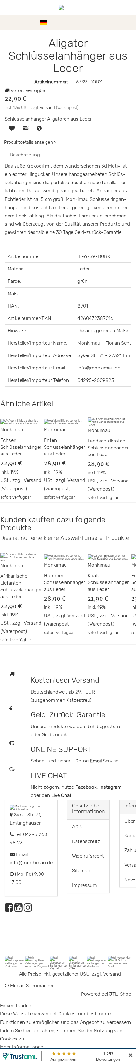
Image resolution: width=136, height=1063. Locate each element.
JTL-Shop (120, 994)
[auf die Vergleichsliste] (26, 128)
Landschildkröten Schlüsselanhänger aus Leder (108, 447)
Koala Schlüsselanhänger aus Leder (108, 582)
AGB (77, 827)
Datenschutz (86, 841)
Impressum (84, 885)
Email (96, 761)
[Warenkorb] (128, 22)
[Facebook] (9, 909)
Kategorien (22, 22)
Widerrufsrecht (88, 856)
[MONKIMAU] (68, 7)
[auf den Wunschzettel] (12, 128)
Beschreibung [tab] (25, 155)
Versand (47, 107)
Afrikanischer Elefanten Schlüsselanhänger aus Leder (20, 586)
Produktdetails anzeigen (29, 142)
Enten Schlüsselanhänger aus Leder (64, 447)
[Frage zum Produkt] (39, 128)
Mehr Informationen (21, 1047)
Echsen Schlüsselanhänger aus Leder (20, 447)
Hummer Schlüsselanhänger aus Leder (64, 582)
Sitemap (81, 871)
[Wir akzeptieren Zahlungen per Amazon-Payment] (37, 961)
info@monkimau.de (31, 863)
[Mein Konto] (117, 22)
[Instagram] (28, 909)
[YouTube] (18, 909)
